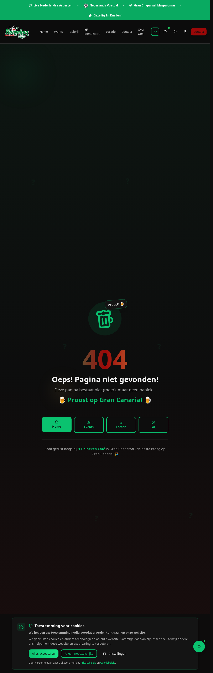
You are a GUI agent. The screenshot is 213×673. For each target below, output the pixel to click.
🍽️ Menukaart (92, 32)
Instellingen (117, 653)
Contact (126, 32)
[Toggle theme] (175, 32)
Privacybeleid (88, 662)
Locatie (111, 32)
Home (44, 32)
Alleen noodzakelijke (79, 653)
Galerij (74, 32)
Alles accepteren (43, 653)
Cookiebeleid (107, 662)
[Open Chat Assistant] (199, 646)
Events (58, 32)
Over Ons (141, 32)
